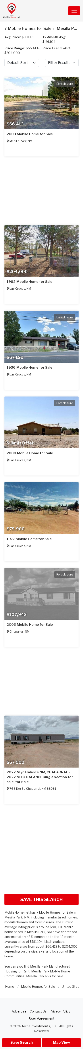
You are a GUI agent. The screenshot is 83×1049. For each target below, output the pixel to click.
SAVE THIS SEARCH (41, 899)
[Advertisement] (41, 849)
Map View (61, 1042)
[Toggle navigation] (74, 10)
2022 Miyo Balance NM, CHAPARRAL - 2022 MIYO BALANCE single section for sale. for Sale (40, 777)
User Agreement (41, 1018)
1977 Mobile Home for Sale (29, 539)
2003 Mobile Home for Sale (30, 134)
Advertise (19, 1011)
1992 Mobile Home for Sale (29, 282)
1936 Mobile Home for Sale (29, 368)
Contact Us (38, 1011)
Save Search (21, 1042)
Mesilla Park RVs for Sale (45, 976)
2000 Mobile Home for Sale (30, 453)
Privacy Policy (60, 1011)
